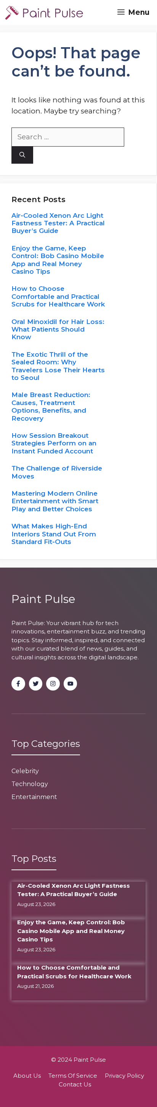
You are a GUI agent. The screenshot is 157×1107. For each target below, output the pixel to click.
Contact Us (75, 1084)
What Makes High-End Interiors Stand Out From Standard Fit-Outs (53, 534)
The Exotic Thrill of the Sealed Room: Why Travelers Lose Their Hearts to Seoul (58, 366)
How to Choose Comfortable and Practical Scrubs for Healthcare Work (58, 296)
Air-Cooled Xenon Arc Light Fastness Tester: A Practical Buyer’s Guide (58, 223)
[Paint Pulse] (44, 12)
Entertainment (34, 797)
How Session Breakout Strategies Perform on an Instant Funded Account (53, 443)
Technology (29, 784)
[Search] (22, 155)
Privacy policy (124, 1075)
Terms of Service (72, 1075)
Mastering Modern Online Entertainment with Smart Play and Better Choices (54, 501)
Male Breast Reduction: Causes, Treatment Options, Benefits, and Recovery (50, 406)
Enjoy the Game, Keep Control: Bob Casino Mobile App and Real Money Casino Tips (57, 259)
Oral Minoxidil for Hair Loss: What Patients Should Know (57, 329)
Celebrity (25, 771)
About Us (27, 1075)
